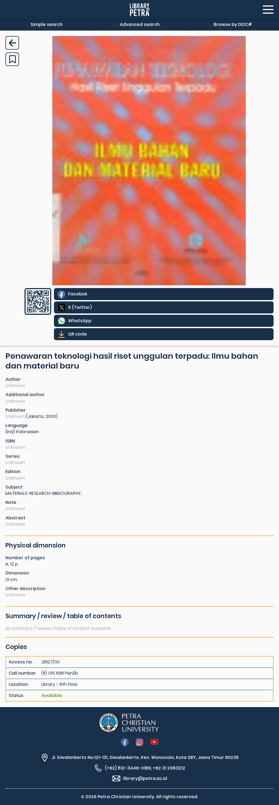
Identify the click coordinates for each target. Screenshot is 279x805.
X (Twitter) (80, 307)
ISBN (10, 441)
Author (13, 379)
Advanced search (140, 24)
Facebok (77, 294)
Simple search (47, 24)
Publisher (15, 410)
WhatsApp (80, 321)
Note (10, 502)
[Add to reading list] (12, 59)
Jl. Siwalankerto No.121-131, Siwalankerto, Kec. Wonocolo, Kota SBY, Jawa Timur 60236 (145, 757)
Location (18, 684)
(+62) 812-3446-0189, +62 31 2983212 (145, 768)
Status (16, 695)
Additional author (25, 394)
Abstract (15, 518)
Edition (12, 471)
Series (12, 456)
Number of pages (25, 558)
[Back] (12, 43)
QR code (77, 334)
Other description (25, 588)
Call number (22, 673)
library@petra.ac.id (145, 778)
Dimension (17, 573)
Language (16, 425)
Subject (14, 487)
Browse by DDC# (233, 24)
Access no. (21, 662)
